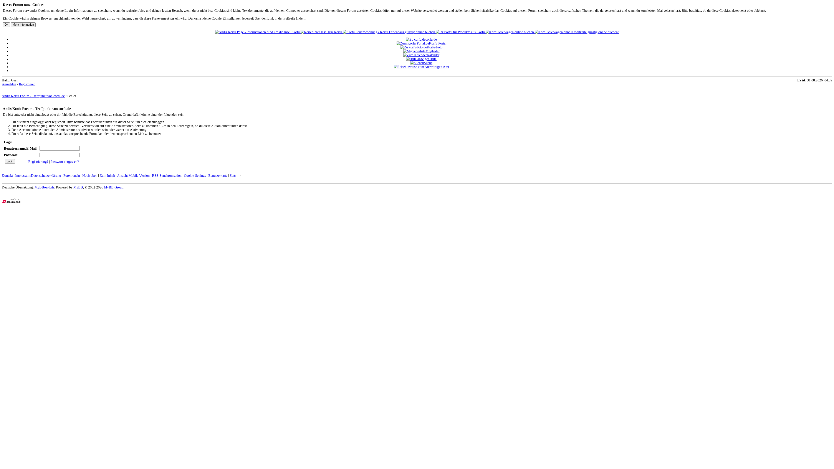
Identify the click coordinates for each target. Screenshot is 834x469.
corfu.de (431, 39)
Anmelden (9, 84)
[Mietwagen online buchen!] (510, 32)
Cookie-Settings (195, 175)
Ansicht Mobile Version (133, 175)
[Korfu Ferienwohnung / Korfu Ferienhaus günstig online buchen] (389, 32)
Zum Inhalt (107, 175)
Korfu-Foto (434, 47)
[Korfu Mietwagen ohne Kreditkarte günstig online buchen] (577, 32)
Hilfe (433, 59)
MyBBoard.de (44, 187)
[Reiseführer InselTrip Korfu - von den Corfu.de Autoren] (322, 32)
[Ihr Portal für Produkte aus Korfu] (461, 32)
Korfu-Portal (437, 43)
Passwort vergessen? (65, 161)
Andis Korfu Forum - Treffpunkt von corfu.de (33, 96)
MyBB (78, 187)
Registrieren (27, 84)
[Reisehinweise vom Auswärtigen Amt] (421, 67)
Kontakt (7, 175)
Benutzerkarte (217, 175)
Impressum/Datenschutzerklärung (38, 175)
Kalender (433, 55)
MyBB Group (113, 187)
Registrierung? (38, 161)
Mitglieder (432, 51)
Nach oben (89, 175)
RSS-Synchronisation (167, 175)
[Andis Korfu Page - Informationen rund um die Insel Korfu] (258, 32)
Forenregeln (71, 175)
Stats (233, 175)
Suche (428, 63)
